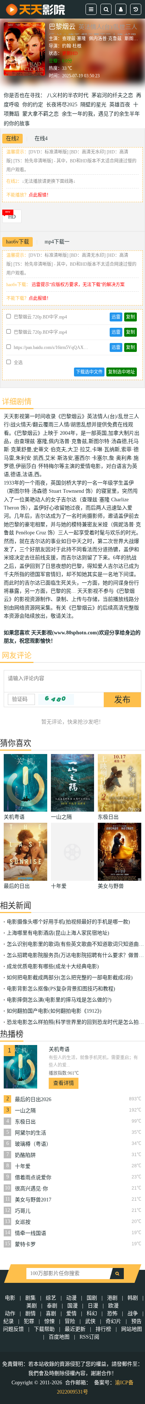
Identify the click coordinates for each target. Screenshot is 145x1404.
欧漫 (113, 1305)
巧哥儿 (22, 1211)
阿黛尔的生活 (30, 1133)
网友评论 (17, 655)
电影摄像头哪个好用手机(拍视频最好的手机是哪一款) (68, 922)
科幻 (92, 1313)
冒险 (70, 1321)
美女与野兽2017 (33, 1200)
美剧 (31, 1305)
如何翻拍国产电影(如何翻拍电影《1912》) (54, 1011)
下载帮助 (44, 1329)
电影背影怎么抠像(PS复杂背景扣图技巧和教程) (61, 988)
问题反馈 (14, 1329)
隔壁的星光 (94, 104)
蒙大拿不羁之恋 (42, 114)
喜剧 (51, 1313)
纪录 (8, 1321)
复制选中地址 (121, 372)
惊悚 (49, 1321)
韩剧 (133, 1298)
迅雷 (116, 317)
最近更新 (75, 1329)
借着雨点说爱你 (33, 1177)
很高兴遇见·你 (31, 1188)
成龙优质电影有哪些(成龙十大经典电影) (53, 966)
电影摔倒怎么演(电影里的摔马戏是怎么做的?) (59, 1000)
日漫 (93, 1305)
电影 (10, 1298)
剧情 (30, 1313)
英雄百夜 (121, 104)
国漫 (72, 1305)
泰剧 (52, 1305)
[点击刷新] (56, 699)
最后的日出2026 (33, 1099)
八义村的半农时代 (69, 95)
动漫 (71, 1298)
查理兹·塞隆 (74, 38)
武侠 (90, 1321)
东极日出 (25, 1122)
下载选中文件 (89, 372)
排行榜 (103, 1329)
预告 (136, 1321)
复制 (130, 317)
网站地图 (131, 1329)
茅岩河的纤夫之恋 (113, 95)
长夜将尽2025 (63, 104)
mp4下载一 (57, 242)
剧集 (30, 1298)
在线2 (12, 138)
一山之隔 (25, 1110)
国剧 (92, 1298)
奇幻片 (113, 1321)
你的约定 (34, 104)
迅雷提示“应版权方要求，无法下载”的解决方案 (78, 284)
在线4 (41, 138)
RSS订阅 (89, 1337)
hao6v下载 (17, 242)
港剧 (112, 1298)
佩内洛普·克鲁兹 (105, 38)
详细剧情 (17, 402)
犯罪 (29, 1321)
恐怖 (112, 1313)
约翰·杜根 (71, 46)
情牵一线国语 (30, 1233)
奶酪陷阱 (25, 1155)
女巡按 (22, 1222)
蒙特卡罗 (25, 1244)
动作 (10, 1313)
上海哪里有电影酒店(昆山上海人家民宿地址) (58, 933)
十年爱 (22, 1166)
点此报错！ (40, 195)
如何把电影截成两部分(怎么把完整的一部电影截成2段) (70, 977)
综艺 (51, 1298)
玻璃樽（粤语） (33, 1144)
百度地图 (59, 1337)
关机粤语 (59, 1049)
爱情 (71, 1313)
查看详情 (63, 1083)
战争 (133, 1313)
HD (12, 217)
